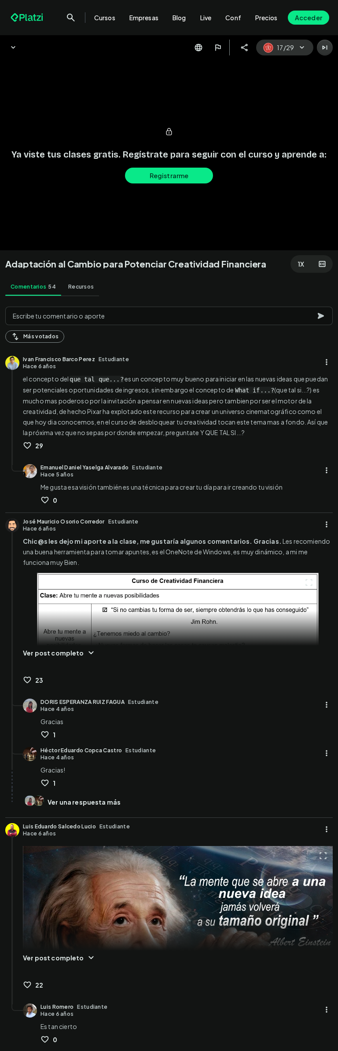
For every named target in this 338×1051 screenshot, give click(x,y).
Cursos (104, 18)
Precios (266, 18)
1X (301, 264)
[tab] (33, 287)
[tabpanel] (169, 676)
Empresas (143, 18)
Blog (179, 18)
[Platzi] (28, 18)
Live (206, 18)
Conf (233, 18)
